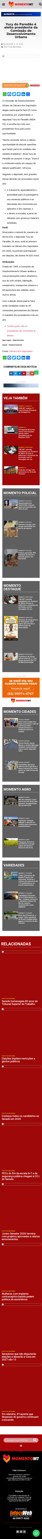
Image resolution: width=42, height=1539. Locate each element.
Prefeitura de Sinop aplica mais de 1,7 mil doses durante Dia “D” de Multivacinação (27, 659)
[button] (3, 4)
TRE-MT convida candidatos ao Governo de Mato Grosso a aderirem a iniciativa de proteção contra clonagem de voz (28, 454)
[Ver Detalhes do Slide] (21, 14)
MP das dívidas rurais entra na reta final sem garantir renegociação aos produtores (27, 802)
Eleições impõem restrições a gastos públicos (18, 1060)
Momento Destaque (25, 447)
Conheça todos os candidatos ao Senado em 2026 (20, 1117)
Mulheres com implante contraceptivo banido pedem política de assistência (18, 1296)
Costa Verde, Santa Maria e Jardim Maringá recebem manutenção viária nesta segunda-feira (28, 747)
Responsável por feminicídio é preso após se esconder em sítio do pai (27, 506)
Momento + (22, 427)
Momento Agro (23, 797)
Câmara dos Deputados (21, 351)
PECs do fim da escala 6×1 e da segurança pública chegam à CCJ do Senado (21, 1176)
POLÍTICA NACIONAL (13, 47)
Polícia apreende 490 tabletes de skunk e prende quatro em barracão (27, 556)
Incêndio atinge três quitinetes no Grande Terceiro (27, 472)
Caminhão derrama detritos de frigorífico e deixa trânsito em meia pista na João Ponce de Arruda (28, 768)
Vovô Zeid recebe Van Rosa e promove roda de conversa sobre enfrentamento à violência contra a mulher (28, 727)
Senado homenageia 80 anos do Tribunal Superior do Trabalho (20, 1002)
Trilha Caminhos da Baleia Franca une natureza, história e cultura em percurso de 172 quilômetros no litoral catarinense (28, 880)
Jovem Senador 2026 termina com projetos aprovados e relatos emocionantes (21, 1236)
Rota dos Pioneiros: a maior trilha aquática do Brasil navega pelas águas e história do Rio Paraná (27, 919)
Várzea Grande (23, 719)
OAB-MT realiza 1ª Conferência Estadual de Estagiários (27, 410)
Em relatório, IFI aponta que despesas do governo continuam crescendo (20, 1417)
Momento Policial (25, 501)
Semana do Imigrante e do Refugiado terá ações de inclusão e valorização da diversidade (28, 624)
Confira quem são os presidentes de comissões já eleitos (21, 331)
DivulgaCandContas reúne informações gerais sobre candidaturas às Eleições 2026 (26, 433)
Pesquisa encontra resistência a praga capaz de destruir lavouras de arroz (26, 845)
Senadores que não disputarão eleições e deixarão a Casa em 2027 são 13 (19, 1356)
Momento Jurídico (25, 406)
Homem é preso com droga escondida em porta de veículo (27, 526)
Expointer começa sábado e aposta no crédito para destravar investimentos (27, 823)
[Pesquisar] (35, 1440)
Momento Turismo (25, 873)
